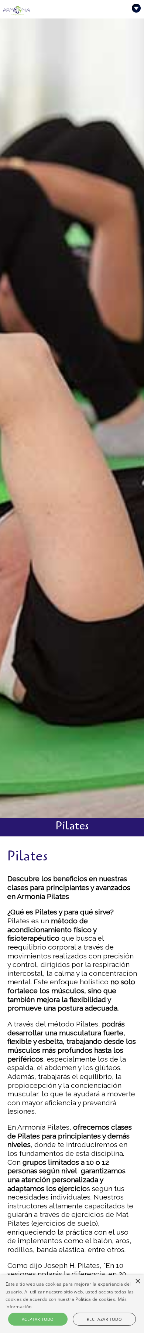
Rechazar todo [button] (104, 1319)
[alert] (72, 1304)
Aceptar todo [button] (38, 1319)
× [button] (137, 1281)
